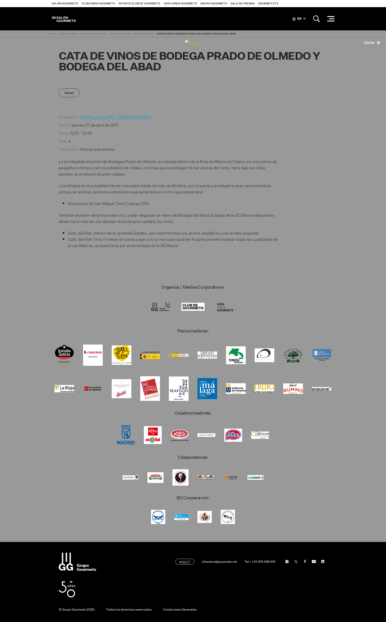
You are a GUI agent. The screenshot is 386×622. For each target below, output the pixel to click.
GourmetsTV (268, 3)
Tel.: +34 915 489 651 (259, 562)
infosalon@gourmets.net (219, 562)
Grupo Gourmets (213, 3)
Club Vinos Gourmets (98, 3)
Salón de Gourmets (64, 19)
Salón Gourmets (65, 3)
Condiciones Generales (180, 609)
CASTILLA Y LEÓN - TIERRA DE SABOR (115, 116)
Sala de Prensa (243, 3)
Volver (69, 93)
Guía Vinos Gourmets (180, 3)
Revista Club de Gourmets (139, 3)
